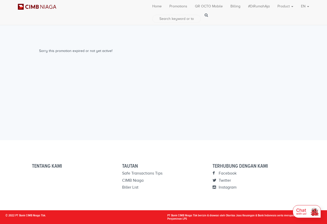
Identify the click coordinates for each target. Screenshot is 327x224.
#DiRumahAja (259, 6)
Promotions (178, 6)
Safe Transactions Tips (142, 173)
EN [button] (304, 6)
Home (157, 6)
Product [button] (284, 6)
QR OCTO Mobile (209, 6)
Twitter (224, 180)
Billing (235, 6)
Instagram (227, 187)
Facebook (227, 173)
